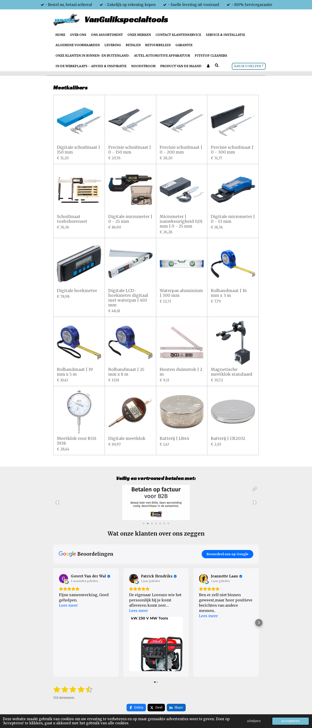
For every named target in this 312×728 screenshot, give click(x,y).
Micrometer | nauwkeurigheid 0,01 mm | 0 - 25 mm (181, 221)
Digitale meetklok (126, 438)
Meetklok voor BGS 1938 (76, 441)
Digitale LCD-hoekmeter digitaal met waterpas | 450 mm (128, 297)
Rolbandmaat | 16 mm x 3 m (229, 293)
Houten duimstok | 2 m (181, 372)
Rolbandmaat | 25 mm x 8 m (126, 372)
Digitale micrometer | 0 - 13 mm (233, 219)
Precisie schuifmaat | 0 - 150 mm (129, 149)
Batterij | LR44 (174, 438)
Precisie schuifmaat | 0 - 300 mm (232, 149)
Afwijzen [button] (254, 721)
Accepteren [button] (290, 721)
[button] (254, 489)
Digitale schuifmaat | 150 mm (78, 149)
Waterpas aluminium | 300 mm (181, 293)
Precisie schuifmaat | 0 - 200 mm (181, 149)
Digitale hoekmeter (77, 290)
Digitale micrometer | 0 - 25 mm (130, 219)
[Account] (208, 66)
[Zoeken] (216, 65)
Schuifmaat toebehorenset (72, 219)
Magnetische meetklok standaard (231, 372)
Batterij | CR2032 (228, 438)
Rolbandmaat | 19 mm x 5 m (75, 372)
